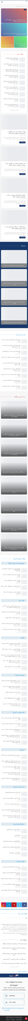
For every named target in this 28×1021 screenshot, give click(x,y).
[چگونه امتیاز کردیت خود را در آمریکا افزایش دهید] (24, 353)
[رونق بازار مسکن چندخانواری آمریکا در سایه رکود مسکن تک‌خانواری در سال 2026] (14, 29)
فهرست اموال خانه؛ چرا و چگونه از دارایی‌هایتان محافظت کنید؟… (14, 416)
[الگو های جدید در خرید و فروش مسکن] (24, 668)
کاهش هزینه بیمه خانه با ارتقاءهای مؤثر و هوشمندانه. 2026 (21, 45)
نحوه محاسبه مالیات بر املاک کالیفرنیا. (12, 617)
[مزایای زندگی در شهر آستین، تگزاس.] (24, 694)
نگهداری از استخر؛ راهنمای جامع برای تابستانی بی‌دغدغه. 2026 (14, 548)
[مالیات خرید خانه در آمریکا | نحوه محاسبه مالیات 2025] (24, 880)
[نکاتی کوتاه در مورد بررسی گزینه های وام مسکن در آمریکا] (24, 370)
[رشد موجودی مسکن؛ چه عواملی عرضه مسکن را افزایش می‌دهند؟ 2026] (14, 154)
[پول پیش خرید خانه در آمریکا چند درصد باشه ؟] (14, 259)
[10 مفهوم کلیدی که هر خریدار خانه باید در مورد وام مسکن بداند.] (24, 731)
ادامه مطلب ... (22, 142)
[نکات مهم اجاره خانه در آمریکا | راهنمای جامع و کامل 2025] (24, 892)
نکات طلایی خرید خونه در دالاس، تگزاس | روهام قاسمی (14, 303)
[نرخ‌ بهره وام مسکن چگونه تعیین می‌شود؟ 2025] (24, 756)
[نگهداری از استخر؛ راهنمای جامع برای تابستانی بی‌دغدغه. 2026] (14, 542)
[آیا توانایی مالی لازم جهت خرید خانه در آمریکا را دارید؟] (24, 376)
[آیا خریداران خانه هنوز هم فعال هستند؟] (24, 794)
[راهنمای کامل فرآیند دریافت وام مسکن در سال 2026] (24, 719)
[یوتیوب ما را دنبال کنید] (14, 904)
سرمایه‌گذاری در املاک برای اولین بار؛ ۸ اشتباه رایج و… (14, 472)
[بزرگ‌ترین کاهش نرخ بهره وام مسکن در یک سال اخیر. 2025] (24, 768)
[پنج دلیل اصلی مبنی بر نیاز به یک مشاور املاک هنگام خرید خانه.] (24, 650)
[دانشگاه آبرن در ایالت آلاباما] (24, 854)
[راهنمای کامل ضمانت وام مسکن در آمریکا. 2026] (7, 42)
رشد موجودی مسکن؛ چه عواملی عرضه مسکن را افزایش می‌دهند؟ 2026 (14, 435)
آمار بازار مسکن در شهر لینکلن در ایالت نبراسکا (10, 586)
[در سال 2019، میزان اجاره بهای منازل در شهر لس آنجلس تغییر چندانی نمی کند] (22, 83)
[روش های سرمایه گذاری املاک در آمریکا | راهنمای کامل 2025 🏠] (22, 71)
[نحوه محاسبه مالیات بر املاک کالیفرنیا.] (24, 619)
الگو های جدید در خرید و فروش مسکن (12, 666)
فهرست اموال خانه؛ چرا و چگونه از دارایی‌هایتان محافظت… (14, 943)
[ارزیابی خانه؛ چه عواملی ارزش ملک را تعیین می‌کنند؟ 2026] (14, 486)
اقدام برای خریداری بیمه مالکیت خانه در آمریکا (10, 357)
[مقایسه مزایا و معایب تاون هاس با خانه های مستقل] (24, 576)
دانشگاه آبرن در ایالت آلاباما (14, 852)
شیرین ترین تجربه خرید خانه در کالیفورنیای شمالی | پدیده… (14, 284)
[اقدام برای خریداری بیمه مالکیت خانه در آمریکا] (24, 358)
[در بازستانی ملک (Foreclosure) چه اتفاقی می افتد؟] (24, 868)
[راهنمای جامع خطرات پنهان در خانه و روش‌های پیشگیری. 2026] (14, 185)
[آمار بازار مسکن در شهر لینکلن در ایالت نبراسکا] (24, 588)
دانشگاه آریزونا (17, 835)
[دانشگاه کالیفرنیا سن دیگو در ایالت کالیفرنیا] (24, 843)
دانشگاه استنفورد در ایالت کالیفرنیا (13, 829)
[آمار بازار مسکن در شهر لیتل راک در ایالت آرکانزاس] (24, 593)
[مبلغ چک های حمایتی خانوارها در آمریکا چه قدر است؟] (22, 59)
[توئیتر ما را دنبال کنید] (19, 904)
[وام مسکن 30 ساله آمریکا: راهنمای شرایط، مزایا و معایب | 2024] (24, 742)
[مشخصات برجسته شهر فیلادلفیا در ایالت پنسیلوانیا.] (24, 699)
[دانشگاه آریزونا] (24, 837)
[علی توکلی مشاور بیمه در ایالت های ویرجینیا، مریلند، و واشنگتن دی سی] (24, 387)
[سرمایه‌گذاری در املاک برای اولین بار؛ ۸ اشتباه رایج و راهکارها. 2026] (14, 217)
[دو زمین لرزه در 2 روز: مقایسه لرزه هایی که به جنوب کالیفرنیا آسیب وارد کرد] (22, 65)
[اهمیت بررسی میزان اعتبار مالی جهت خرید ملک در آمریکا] (24, 364)
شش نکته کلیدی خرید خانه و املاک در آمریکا (14, 322)
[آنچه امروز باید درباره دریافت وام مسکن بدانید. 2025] (24, 725)
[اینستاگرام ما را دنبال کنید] (4, 904)
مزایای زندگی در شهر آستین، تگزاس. (12, 692)
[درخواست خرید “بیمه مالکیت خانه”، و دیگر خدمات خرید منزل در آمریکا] (24, 662)
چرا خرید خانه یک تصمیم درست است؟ (12, 803)
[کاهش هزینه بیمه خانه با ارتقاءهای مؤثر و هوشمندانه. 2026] (20, 42)
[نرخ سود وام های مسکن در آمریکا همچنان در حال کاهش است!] (22, 106)
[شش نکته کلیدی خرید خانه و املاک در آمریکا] (14, 316)
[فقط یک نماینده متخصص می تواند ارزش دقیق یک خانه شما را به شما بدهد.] (24, 645)
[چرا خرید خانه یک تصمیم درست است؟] (24, 805)
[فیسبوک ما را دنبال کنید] (24, 904)
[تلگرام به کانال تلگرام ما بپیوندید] (9, 904)
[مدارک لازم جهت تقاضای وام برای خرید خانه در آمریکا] (24, 341)
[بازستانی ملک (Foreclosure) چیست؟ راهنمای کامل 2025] (24, 874)
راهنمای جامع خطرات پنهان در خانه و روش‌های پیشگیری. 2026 (14, 454)
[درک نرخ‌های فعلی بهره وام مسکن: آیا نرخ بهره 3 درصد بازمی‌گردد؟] (24, 780)
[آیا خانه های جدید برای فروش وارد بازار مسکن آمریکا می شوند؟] (24, 625)
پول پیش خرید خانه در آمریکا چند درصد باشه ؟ (14, 265)
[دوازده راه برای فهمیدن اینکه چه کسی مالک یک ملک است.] (24, 613)
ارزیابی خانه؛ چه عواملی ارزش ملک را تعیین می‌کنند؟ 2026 (14, 491)
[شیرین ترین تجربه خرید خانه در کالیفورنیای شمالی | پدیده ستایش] (14, 278)
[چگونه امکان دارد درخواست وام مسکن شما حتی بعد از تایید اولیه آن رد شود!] (24, 347)
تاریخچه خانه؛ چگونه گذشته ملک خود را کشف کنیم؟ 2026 (14, 510)
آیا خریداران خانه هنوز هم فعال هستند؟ (12, 792)
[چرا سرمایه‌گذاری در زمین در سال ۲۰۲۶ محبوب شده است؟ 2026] (14, 15)
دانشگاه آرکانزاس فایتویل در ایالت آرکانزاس (11, 847)
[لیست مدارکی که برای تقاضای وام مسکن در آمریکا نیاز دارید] (22, 94)
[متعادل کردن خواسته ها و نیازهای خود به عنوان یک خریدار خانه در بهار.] (24, 811)
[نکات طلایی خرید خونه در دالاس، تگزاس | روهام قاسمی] (14, 297)
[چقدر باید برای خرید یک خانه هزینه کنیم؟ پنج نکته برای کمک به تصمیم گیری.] (24, 817)
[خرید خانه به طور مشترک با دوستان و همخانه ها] (22, 100)
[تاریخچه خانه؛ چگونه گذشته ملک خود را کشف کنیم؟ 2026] (14, 505)
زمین (25, 9)
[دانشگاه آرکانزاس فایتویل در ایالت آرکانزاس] (24, 848)
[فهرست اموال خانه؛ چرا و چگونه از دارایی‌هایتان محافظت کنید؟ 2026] (14, 122)
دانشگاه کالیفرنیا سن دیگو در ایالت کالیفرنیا (11, 841)
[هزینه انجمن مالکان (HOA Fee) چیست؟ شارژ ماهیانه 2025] (24, 886)
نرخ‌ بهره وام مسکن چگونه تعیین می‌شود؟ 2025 (10, 755)
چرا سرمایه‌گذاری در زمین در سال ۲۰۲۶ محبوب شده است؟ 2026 (14, 529)
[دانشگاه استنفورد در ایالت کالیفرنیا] (24, 831)
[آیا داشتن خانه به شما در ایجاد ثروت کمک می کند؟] (24, 631)
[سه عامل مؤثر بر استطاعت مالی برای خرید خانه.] (24, 800)
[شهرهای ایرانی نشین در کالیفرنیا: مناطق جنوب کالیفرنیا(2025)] (24, 570)
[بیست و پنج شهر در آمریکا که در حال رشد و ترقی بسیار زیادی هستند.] (24, 705)
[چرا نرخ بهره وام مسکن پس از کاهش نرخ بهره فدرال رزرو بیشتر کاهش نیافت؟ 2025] (24, 762)
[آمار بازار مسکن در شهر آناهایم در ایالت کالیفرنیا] (24, 582)
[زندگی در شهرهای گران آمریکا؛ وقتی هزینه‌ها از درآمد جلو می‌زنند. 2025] (24, 682)
